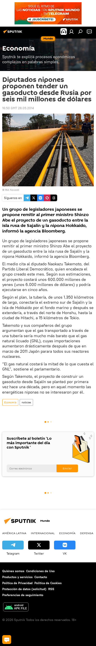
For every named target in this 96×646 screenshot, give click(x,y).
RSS (51, 589)
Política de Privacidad (17, 583)
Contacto (40, 577)
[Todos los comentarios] (6, 639)
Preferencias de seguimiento (22, 595)
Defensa (86, 533)
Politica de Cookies (48, 583)
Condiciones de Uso (40, 571)
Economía (10, 402)
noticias (26, 402)
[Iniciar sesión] (71, 31)
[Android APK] (16, 608)
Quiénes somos (13, 571)
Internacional (43, 533)
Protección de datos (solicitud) (24, 589)
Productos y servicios (17, 577)
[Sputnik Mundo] (13, 33)
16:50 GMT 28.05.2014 (18, 108)
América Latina (14, 533)
